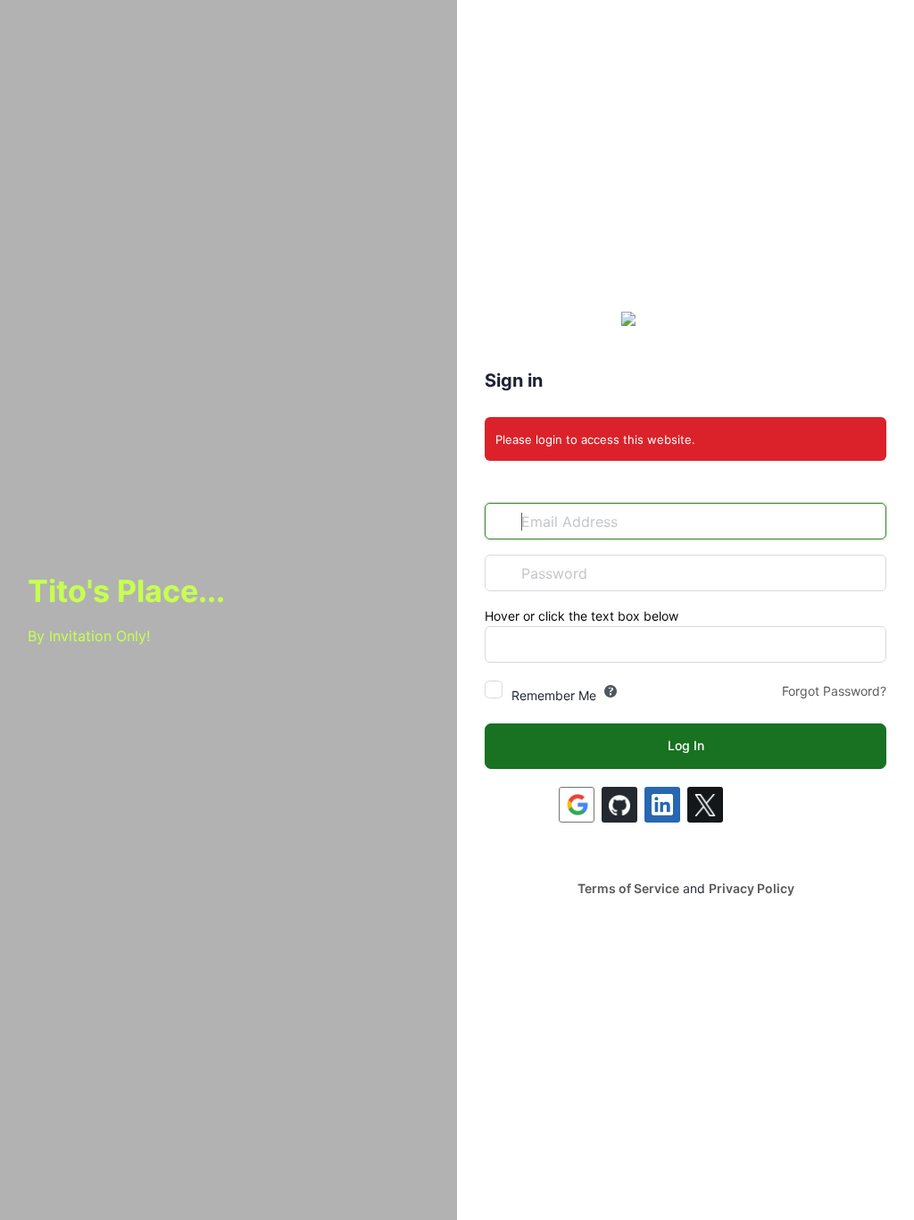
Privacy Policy (751, 888)
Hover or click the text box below (581, 615)
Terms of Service (628, 888)
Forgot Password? (834, 690)
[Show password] (868, 572)
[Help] (610, 691)
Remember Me (553, 695)
